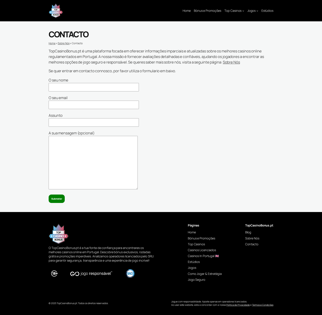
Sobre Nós (63, 43)
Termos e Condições (262, 304)
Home (187, 11)
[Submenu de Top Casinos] (243, 11)
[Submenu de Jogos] (257, 11)
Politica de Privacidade (238, 304)
